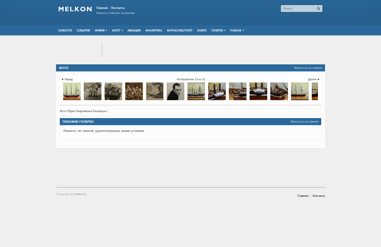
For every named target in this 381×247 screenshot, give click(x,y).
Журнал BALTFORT (179, 30)
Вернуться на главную (308, 67)
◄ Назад (67, 79)
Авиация (134, 30)
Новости (65, 30)
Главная (102, 8)
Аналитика (154, 30)
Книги (201, 30)
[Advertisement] (190, 50)
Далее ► (314, 79)
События (83, 30)
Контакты (118, 8)
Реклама (102, 50)
